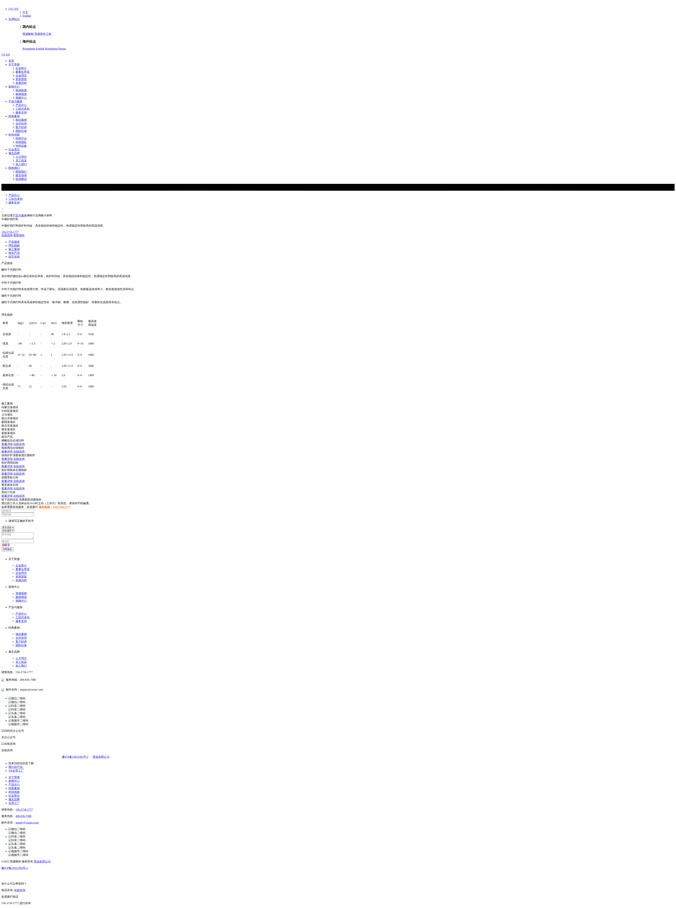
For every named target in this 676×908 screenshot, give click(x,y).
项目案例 (21, 119)
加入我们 (21, 164)
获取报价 (19, 235)
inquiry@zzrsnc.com (27, 822)
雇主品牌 (14, 153)
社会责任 (14, 149)
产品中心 (21, 105)
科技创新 (14, 134)
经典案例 (14, 116)
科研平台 (21, 138)
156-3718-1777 (24, 809)
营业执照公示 (101, 756)
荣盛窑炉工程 (43, 33)
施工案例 (14, 249)
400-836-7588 (23, 816)
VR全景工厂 (16, 770)
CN (3, 54)
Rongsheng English (33, 48)
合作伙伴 (21, 123)
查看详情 (7, 444)
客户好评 (21, 127)
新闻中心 (14, 86)
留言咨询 (21, 175)
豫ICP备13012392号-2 (75, 756)
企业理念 (21, 75)
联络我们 (14, 167)
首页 (11, 60)
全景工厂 (14, 803)
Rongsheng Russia (55, 48)
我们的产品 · (16, 766)
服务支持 (21, 112)
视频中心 (21, 97)
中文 (25, 12)
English (27, 15)
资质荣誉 (21, 79)
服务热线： (54, 506)
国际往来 (21, 130)
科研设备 (21, 145)
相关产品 (14, 252)
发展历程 (21, 82)
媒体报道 (21, 94)
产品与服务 (15, 101)
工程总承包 (22, 108)
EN (8, 54)
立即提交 (7, 549)
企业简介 (21, 68)
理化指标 (14, 245)
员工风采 (21, 160)
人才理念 (21, 156)
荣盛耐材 (28, 33)
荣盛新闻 (21, 90)
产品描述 (14, 241)
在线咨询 (7, 235)
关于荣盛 (14, 64)
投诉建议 (21, 179)
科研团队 (21, 142)
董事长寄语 (22, 71)
